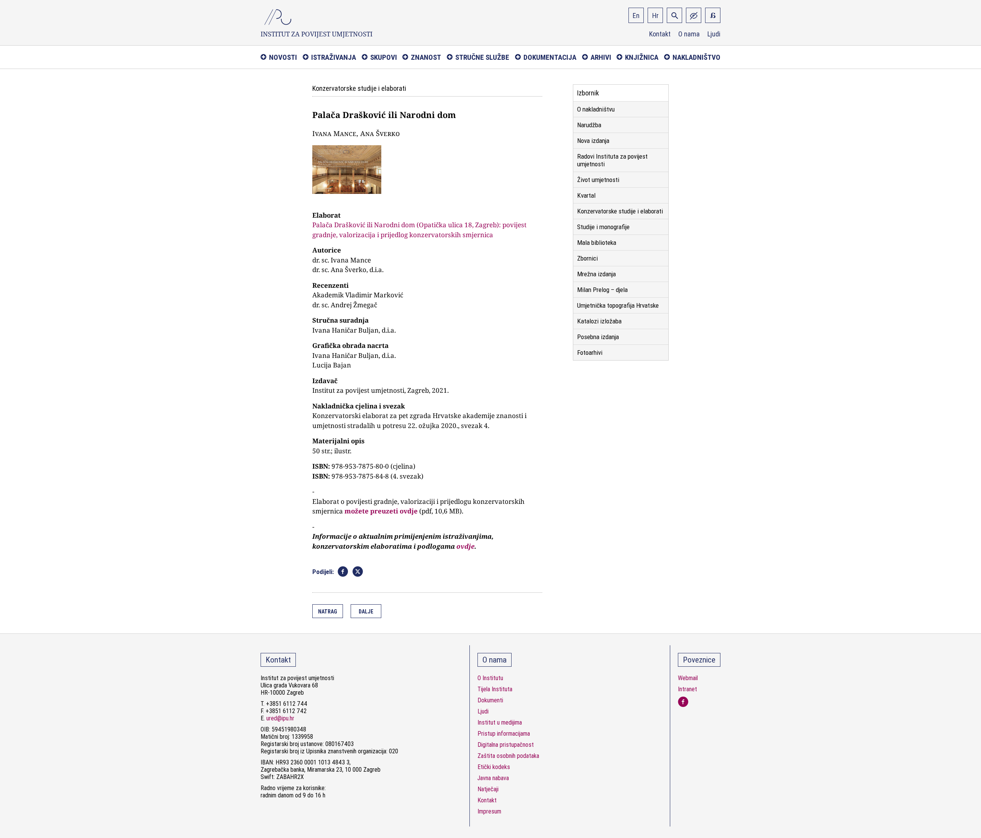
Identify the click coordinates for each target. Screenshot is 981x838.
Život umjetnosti (598, 180)
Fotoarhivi (589, 352)
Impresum (489, 811)
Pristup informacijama (503, 733)
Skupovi (383, 57)
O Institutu (490, 678)
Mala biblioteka (596, 242)
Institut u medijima (499, 722)
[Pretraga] (674, 15)
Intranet (687, 689)
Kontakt (660, 34)
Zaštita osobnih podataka (508, 755)
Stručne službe (482, 57)
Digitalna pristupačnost (505, 744)
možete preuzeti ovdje (381, 511)
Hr (655, 15)
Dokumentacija (549, 57)
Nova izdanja (593, 140)
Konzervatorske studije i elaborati (620, 211)
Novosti (283, 57)
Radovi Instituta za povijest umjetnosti (612, 160)
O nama (689, 34)
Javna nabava (493, 778)
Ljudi (713, 34)
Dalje (366, 611)
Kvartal (586, 195)
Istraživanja (333, 57)
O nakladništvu (596, 109)
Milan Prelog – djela (602, 290)
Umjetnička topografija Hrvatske (618, 305)
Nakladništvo (696, 57)
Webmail (688, 678)
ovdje (465, 546)
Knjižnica (641, 57)
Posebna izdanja (598, 337)
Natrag (327, 611)
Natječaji (488, 789)
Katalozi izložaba (599, 321)
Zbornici (587, 258)
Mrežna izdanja (596, 274)
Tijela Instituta (494, 689)
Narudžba (589, 125)
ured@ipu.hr (280, 718)
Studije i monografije (603, 227)
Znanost (426, 57)
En (636, 15)
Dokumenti (490, 700)
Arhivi (601, 57)
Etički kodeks (493, 767)
